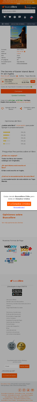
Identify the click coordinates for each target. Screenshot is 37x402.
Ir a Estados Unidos (19, 203)
